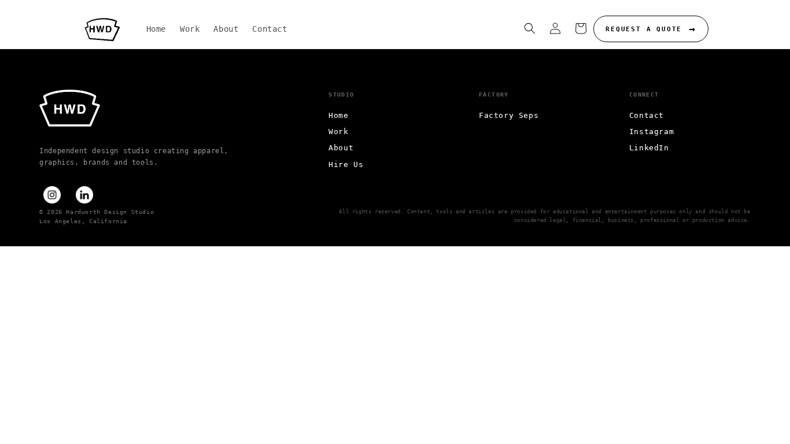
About (340, 147)
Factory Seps (508, 115)
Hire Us (345, 164)
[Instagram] (52, 195)
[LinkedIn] (84, 195)
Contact (646, 115)
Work (338, 131)
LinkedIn (649, 147)
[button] (529, 28)
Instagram (651, 131)
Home (338, 115)
